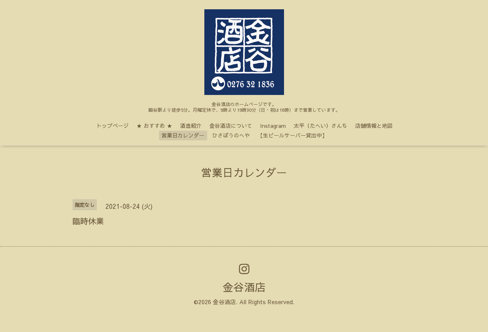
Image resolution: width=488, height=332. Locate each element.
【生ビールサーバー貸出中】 (292, 135)
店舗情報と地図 (374, 125)
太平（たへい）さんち (320, 125)
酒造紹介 (190, 125)
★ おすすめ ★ (154, 125)
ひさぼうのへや (231, 135)
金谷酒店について (230, 125)
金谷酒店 (244, 287)
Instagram (273, 125)
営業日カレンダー (182, 135)
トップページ (112, 125)
